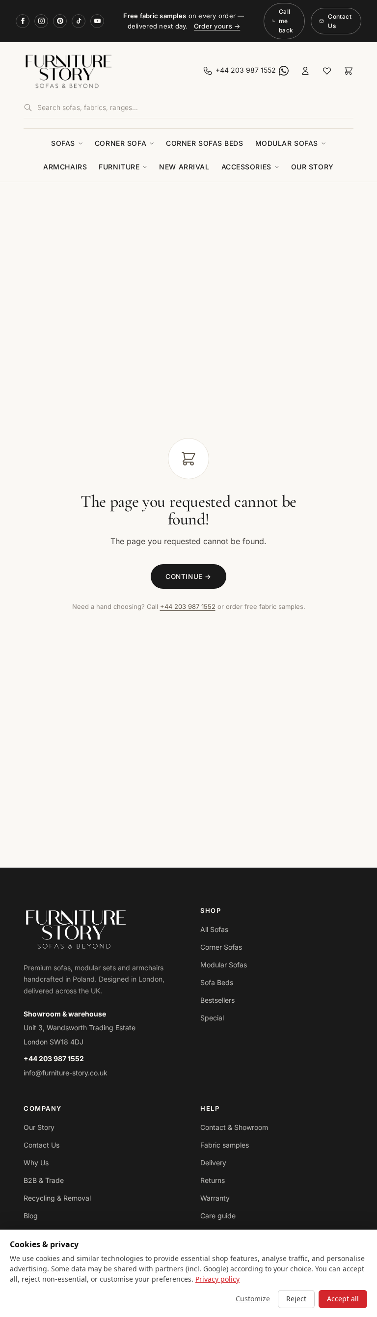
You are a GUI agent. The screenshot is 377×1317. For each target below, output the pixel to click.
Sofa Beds (216, 982)
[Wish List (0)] (327, 71)
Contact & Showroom (234, 1127)
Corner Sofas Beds (204, 143)
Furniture (119, 167)
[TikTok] (78, 21)
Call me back (286, 21)
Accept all (343, 1298)
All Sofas (214, 929)
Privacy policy (217, 1279)
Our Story (312, 167)
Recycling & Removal (57, 1198)
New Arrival (184, 167)
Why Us (36, 1162)
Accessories (246, 167)
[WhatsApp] (284, 71)
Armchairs (65, 167)
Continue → (188, 576)
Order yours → (217, 26)
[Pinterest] (60, 21)
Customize (253, 1298)
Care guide (218, 1215)
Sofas (63, 143)
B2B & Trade (44, 1180)
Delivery (213, 1162)
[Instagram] (41, 21)
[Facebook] (22, 21)
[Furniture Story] (104, 70)
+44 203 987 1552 (187, 606)
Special (212, 1018)
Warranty (215, 1198)
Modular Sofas (286, 143)
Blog (31, 1215)
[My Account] (305, 71)
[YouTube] (97, 21)
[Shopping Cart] (348, 71)
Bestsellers (217, 1000)
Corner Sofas (221, 947)
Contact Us (339, 21)
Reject (296, 1298)
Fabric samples (224, 1145)
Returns (212, 1180)
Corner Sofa (120, 143)
